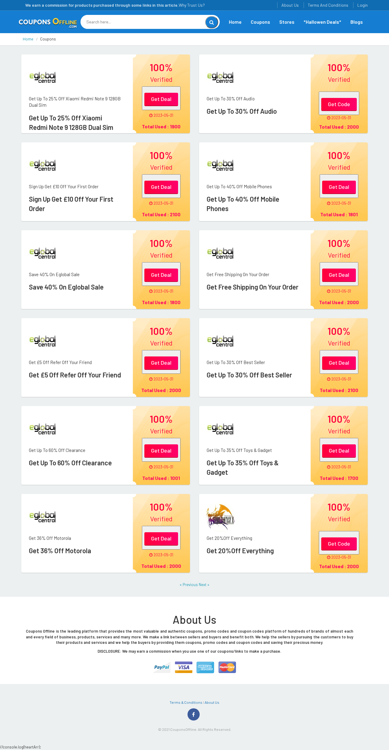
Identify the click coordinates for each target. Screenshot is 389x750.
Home (235, 22)
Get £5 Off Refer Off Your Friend (75, 375)
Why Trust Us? (192, 5)
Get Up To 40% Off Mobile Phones (243, 203)
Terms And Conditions (328, 5)
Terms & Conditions (186, 702)
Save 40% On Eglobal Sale (66, 287)
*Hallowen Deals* (322, 22)
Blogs (356, 22)
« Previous (189, 584)
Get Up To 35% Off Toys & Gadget (243, 467)
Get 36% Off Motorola (60, 550)
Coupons (260, 22)
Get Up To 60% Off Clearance (70, 463)
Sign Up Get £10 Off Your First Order (71, 203)
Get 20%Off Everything (240, 550)
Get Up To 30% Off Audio (242, 111)
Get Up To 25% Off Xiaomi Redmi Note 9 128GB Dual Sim (71, 122)
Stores (286, 22)
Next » (204, 584)
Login (362, 5)
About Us (290, 5)
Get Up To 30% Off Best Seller (249, 375)
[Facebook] (194, 714)
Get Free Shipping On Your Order (252, 287)
